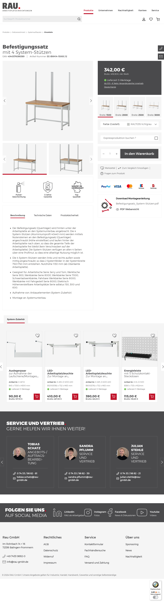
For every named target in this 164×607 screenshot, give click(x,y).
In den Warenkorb (139, 154)
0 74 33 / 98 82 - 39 (79, 473)
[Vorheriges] (4, 101)
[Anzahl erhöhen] (116, 153)
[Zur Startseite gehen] (20, 7)
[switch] (155, 597)
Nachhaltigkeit (134, 556)
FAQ (87, 556)
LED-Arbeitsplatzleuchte (60, 373)
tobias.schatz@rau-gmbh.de (28, 479)
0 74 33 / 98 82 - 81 (27, 473)
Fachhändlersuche (95, 550)
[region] (48, 118)
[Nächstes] (91, 101)
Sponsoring (132, 544)
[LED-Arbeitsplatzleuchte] (63, 349)
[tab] (17, 215)
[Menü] (159, 581)
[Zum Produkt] (37, 397)
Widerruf (49, 556)
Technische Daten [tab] (43, 215)
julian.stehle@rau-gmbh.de (130, 479)
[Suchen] (79, 19)
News (129, 550)
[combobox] (39, 19)
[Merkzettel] (151, 19)
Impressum (50, 562)
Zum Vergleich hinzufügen (135, 168)
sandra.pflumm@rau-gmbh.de (80, 479)
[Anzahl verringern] (103, 153)
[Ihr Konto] (144, 19)
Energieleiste (137, 373)
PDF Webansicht (129, 209)
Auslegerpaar (23, 373)
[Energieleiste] (139, 349)
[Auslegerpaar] (24, 349)
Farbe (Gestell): (111, 124)
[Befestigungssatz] (47, 101)
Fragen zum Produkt (114, 173)
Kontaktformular (94, 544)
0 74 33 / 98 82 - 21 (130, 473)
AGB (46, 544)
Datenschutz (51, 550)
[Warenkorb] (158, 19)
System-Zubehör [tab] (16, 319)
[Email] (161, 56)
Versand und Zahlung (97, 562)
